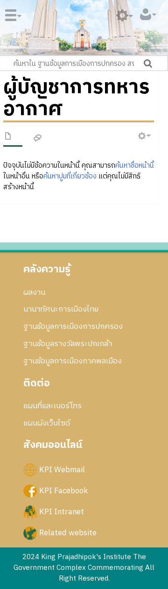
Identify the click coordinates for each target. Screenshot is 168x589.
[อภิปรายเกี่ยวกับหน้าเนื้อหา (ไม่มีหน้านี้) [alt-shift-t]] (38, 138)
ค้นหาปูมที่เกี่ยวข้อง (70, 176)
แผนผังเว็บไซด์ (46, 423)
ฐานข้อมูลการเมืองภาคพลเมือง (72, 361)
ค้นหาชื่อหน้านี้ (134, 165)
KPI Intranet (61, 511)
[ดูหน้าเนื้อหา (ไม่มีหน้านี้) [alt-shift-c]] (8, 137)
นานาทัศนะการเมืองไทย (60, 309)
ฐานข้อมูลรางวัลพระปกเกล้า (67, 343)
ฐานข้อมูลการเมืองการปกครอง (73, 326)
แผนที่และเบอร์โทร (52, 405)
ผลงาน (34, 292)
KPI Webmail (62, 469)
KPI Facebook (63, 490)
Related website (68, 532)
